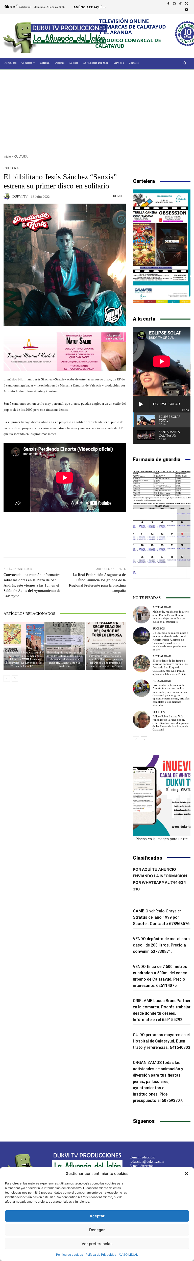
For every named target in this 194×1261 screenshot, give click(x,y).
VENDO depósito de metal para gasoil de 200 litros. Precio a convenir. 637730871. (161, 945)
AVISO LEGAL (128, 1254)
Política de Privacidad (100, 1254)
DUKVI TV (20, 196)
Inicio (7, 156)
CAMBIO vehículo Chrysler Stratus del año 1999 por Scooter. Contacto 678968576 (161, 917)
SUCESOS (159, 628)
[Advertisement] (97, 110)
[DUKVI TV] (8, 196)
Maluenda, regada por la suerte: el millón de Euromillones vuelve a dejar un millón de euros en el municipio (171, 616)
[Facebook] (168, 4)
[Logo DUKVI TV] (21, 36)
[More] (101, 545)
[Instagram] (174, 4)
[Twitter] (186, 4)
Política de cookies (69, 1254)
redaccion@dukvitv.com (147, 1161)
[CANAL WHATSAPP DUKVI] (161, 795)
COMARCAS (64, 648)
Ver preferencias (97, 1243)
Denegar (97, 1229)
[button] (186, 1173)
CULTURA (21, 156)
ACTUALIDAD (162, 607)
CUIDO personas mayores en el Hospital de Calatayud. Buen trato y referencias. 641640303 (161, 1041)
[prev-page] (7, 678)
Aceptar (97, 1216)
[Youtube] (186, 10)
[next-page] (15, 678)
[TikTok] (180, 4)
